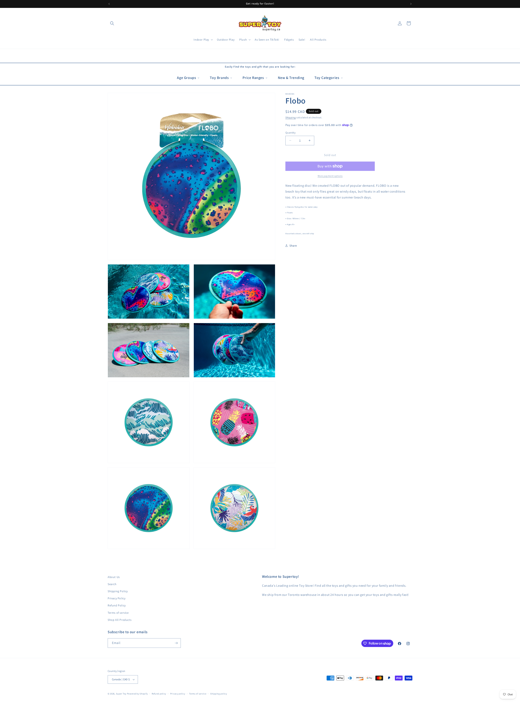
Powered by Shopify (137, 693)
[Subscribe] (176, 643)
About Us (114, 577)
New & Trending (291, 77)
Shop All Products (119, 620)
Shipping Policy (118, 591)
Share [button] (293, 245)
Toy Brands (219, 77)
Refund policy (159, 693)
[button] (112, 23)
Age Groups (186, 77)
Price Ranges (253, 77)
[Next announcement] (410, 4)
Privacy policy (177, 693)
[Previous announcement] (109, 4)
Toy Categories (326, 77)
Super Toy (121, 693)
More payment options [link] (330, 175)
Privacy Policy (116, 598)
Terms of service (118, 613)
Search (112, 584)
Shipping (290, 117)
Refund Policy (117, 605)
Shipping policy (218, 693)
